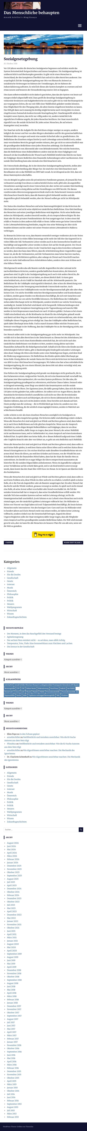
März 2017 (11, 1035)
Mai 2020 (11, 947)
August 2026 (13, 843)
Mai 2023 (11, 908)
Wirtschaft (12, 610)
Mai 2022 (11, 918)
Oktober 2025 (13, 872)
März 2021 (12, 937)
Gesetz (10, 581)
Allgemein (12, 568)
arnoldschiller (13, 737)
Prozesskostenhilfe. (53, 692)
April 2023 (12, 911)
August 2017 (12, 1019)
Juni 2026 (11, 846)
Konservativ (9, 692)
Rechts (18, 695)
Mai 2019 (11, 963)
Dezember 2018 (14, 970)
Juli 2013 (11, 1110)
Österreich (12, 591)
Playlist (35, 692)
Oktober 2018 (13, 976)
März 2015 (12, 1084)
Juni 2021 (11, 931)
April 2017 (11, 1032)
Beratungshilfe (10, 688)
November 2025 (14, 869)
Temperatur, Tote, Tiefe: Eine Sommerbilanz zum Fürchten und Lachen (39, 643)
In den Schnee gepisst (30, 734)
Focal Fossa (54, 688)
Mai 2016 (11, 1058)
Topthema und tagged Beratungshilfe (42, 695)
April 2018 (11, 993)
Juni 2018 (11, 986)
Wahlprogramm (14, 607)
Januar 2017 (12, 1042)
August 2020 (13, 944)
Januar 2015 (12, 1087)
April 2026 (12, 853)
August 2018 (12, 983)
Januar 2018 (12, 1003)
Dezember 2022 (14, 915)
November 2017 (14, 1009)
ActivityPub (9, 685)
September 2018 (14, 980)
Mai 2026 (11, 849)
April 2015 (11, 1081)
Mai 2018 (11, 990)
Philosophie (12, 594)
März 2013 (11, 1113)
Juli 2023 (11, 905)
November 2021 (14, 924)
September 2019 (14, 954)
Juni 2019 (11, 960)
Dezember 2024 (14, 888)
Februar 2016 (13, 1068)
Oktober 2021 (13, 928)
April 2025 (12, 885)
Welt (58, 695)
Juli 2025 (11, 882)
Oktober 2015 (13, 1078)
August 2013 (12, 1107)
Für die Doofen (14, 574)
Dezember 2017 (14, 1006)
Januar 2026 (12, 862)
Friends (10, 571)
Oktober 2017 (13, 1012)
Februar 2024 (13, 895)
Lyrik (23, 692)
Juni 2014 (11, 1097)
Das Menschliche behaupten (31, 12)
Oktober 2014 (13, 1091)
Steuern (10, 604)
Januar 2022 (12, 921)
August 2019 (12, 957)
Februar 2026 (13, 859)
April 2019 (11, 967)
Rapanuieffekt (10, 695)
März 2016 (12, 1065)
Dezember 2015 (14, 1071)
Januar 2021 (12, 941)
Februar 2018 (13, 999)
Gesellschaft (12, 578)
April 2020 (12, 950)
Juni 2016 (11, 1055)
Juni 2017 (11, 1025)
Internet (11, 584)
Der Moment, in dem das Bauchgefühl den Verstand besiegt (34, 633)
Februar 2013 (13, 1117)
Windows (64, 695)
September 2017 (14, 1016)
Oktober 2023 (13, 901)
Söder (25, 695)
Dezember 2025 (14, 866)
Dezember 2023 (14, 898)
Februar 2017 (13, 1038)
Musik (10, 588)
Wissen (10, 614)
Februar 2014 (13, 1100)
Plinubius (11, 743)
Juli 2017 (11, 1022)
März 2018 (12, 996)
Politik (10, 597)
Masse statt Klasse (72, 543)
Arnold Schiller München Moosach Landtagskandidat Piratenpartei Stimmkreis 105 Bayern (47, 685)
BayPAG (9, 543)
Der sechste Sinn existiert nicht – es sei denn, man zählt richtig (36, 640)
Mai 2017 (11, 1029)
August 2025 (13, 879)
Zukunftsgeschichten (17, 617)
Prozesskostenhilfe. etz (70, 692)
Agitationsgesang (15, 637)
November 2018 (14, 973)
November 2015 (14, 1074)
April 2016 (11, 1061)
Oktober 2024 (13, 892)
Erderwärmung (43, 688)
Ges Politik (71, 688)
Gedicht (62, 688)
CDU (18, 688)
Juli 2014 (11, 1094)
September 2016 (14, 1052)
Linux (17, 692)
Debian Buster (31, 688)
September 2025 (14, 875)
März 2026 (12, 856)
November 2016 (14, 1045)
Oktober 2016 (13, 1048)
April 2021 (11, 934)
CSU (23, 688)
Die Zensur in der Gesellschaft (20, 646)
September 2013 (14, 1104)
